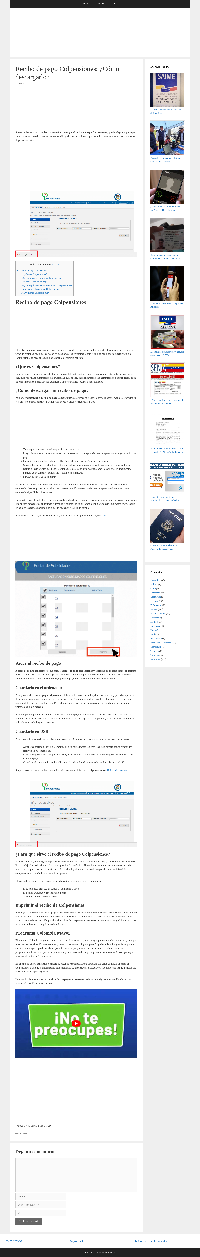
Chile (153, 588)
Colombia (22, 1134)
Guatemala (155, 617)
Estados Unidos (157, 613)
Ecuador (154, 601)
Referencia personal (117, 770)
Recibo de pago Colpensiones (32, 270)
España (153, 609)
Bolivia (154, 584)
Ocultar (55, 264)
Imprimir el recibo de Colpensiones (40, 289)
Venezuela (155, 659)
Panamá (154, 630)
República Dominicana (161, 642)
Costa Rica (155, 597)
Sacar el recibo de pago (34, 281)
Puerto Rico (156, 638)
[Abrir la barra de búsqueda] (115, 4)
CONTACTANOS (101, 4)
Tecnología (155, 647)
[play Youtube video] (76, 1023)
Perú (152, 634)
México (154, 622)
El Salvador (156, 605)
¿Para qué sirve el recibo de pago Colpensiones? (46, 285)
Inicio (85, 4)
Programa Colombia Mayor (36, 292)
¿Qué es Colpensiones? (34, 274)
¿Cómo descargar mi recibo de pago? (41, 278)
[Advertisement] (100, 32)
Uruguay (154, 655)
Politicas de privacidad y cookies (151, 1241)
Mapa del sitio (77, 1241)
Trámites (154, 651)
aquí (104, 515)
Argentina (155, 580)
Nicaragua (155, 626)
